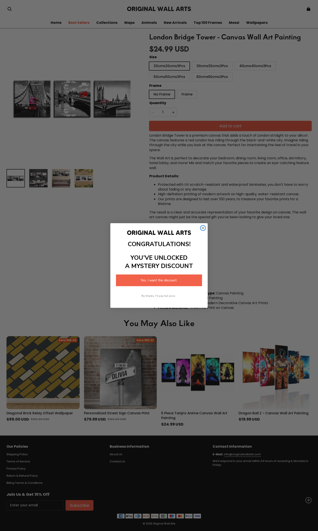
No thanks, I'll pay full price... (159, 296)
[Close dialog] (203, 228)
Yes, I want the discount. (159, 280)
